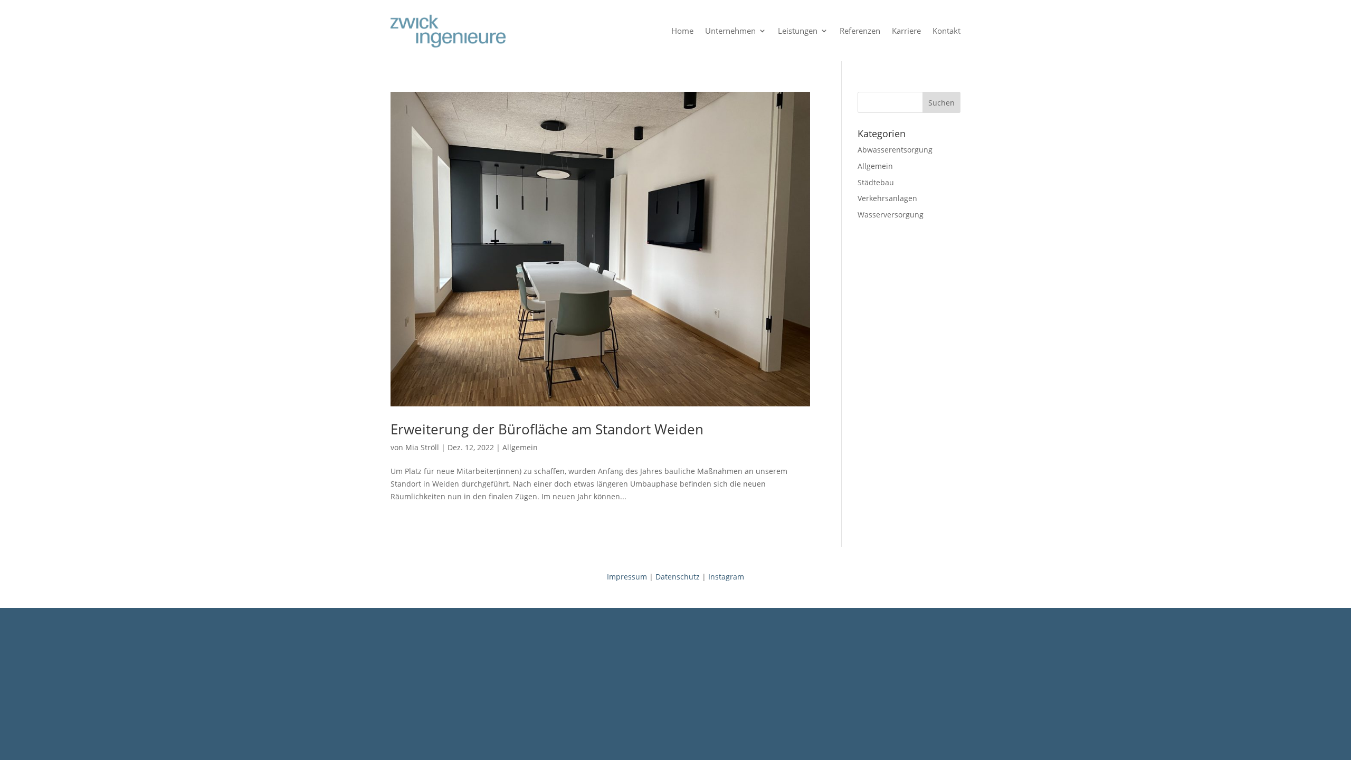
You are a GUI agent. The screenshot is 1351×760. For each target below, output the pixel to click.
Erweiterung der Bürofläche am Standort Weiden (547, 429)
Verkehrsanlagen (887, 198)
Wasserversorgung (891, 215)
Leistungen (797, 30)
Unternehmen (730, 30)
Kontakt (946, 30)
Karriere (906, 30)
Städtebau (876, 182)
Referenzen (860, 30)
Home (682, 30)
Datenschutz (677, 577)
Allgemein (520, 447)
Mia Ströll (422, 447)
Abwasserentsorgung (895, 150)
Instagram (726, 577)
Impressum (627, 577)
